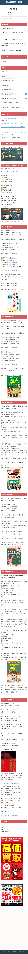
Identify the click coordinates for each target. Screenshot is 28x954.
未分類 (4, 71)
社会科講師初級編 (7, 80)
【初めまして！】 (5, 137)
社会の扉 (5, 85)
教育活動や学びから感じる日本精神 (12, 107)
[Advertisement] (14, 931)
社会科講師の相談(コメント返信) (10, 103)
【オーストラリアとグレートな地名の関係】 (13, 127)
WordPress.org (5, 831)
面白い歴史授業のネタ (8, 94)
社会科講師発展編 (7, 89)
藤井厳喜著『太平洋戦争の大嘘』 (10, 815)
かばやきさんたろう (6, 134)
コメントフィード (5, 829)
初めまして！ (5, 76)
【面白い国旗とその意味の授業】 (10, 118)
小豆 (22, 123)
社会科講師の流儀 (14, 2)
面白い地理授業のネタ (8, 98)
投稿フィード (4, 827)
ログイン (3, 825)
